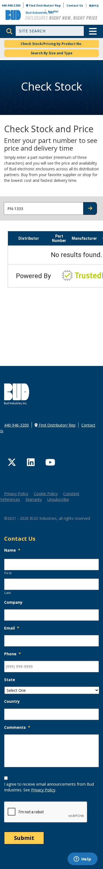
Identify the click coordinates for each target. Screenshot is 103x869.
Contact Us (74, 5)
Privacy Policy (16, 493)
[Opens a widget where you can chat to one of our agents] (82, 859)
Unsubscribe (58, 499)
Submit (24, 838)
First (8, 573)
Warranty (34, 499)
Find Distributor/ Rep (44, 5)
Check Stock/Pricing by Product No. (51, 43)
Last (7, 593)
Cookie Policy (46, 493)
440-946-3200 (11, 5)
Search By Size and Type (52, 53)
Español (53, 11)
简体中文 (94, 5)
